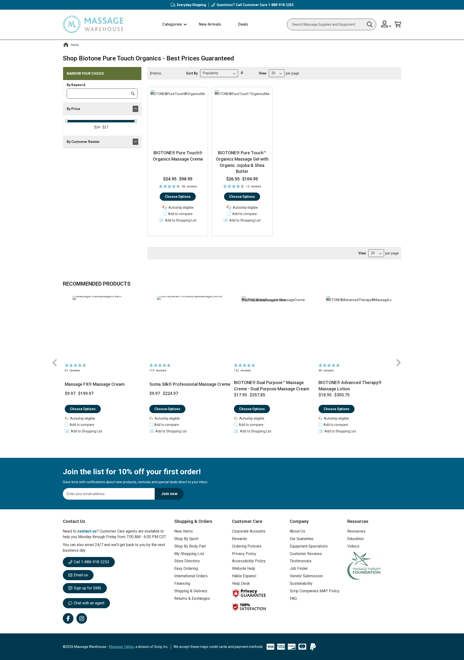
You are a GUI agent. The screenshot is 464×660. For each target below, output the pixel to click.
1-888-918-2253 (281, 5)
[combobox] (331, 24)
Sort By (192, 73)
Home (75, 45)
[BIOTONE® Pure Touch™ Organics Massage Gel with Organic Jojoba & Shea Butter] (242, 117)
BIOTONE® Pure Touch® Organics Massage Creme (178, 156)
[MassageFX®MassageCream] (105, 329)
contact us (87, 531)
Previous (55, 362)
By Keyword (76, 85)
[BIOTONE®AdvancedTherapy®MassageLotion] (359, 329)
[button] (386, 25)
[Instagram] (81, 618)
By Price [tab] (73, 109)
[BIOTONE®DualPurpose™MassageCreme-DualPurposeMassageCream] (274, 329)
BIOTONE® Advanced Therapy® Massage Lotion (350, 385)
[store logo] (93, 24)
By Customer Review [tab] (83, 142)
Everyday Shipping (191, 5)
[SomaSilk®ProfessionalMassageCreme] (189, 329)
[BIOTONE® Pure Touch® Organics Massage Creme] (178, 117)
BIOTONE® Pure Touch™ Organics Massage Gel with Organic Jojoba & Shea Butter (242, 162)
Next (398, 362)
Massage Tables (121, 647)
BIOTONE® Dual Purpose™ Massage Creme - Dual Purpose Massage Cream (271, 385)
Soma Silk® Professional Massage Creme (189, 384)
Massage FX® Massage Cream (94, 384)
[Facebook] (68, 618)
